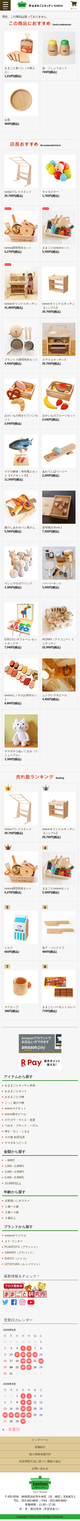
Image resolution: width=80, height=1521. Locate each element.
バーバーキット (52, 583)
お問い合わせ (40, 1468)
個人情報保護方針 (40, 1454)
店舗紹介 (40, 1447)
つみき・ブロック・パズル (21, 1125)
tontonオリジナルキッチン (20, 303)
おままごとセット (16, 1091)
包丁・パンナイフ (53, 947)
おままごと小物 (14, 1096)
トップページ (40, 1439)
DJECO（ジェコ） (16, 1258)
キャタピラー (50, 191)
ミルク (8, 947)
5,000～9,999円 (14, 1177)
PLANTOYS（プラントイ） (22, 1246)
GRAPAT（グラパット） (20, 1252)
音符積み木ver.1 (52, 527)
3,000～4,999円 (14, 1171)
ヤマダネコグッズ (16, 1142)
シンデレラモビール (54, 695)
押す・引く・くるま (17, 1131)
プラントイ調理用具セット (21, 359)
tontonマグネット (15, 1108)
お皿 (7, 119)
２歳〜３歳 (12, 1212)
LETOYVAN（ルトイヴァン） (23, 1264)
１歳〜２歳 (12, 1206)
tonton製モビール (15, 1114)
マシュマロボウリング (18, 583)
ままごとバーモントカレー (59, 1007)
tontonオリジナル (15, 1235)
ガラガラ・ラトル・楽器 (20, 1119)
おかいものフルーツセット (59, 415)
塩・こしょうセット (54, 68)
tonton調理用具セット (18, 247)
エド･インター (14, 1241)
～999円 (10, 1160)
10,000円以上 (13, 1183)
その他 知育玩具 (15, 1137)
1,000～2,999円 (14, 1166)
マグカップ (11, 1007)
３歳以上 (10, 1218)
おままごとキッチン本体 (20, 1085)
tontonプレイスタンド (18, 191)
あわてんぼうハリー (54, 471)
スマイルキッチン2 (54, 359)
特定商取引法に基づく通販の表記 (40, 1461)
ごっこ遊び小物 (14, 1102)
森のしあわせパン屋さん (19, 527)
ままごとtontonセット (55, 247)
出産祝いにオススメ (17, 1200)
